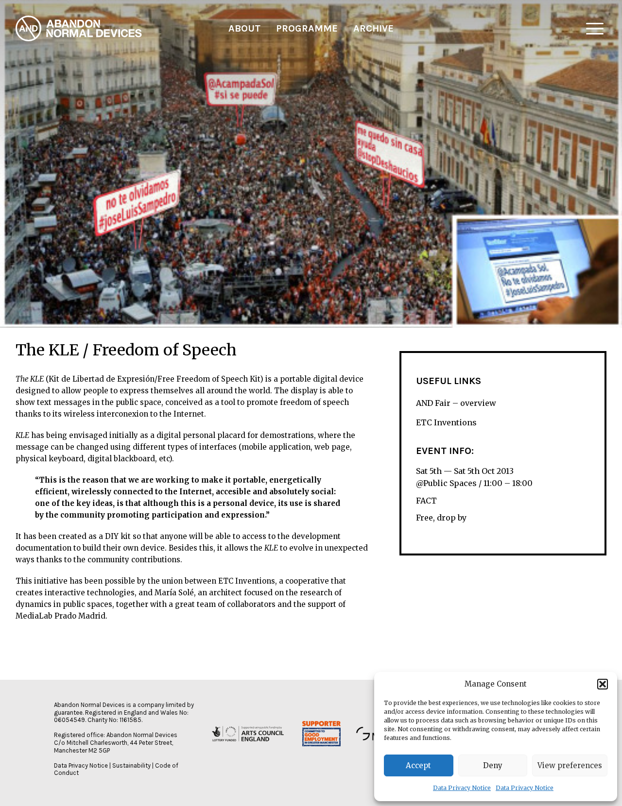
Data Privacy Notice (462, 787)
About (244, 28)
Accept (418, 765)
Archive (373, 28)
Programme (307, 28)
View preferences (569, 765)
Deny (492, 765)
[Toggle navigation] (594, 28)
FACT (426, 500)
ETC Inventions (446, 422)
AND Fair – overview (456, 403)
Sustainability (131, 765)
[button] (602, 684)
